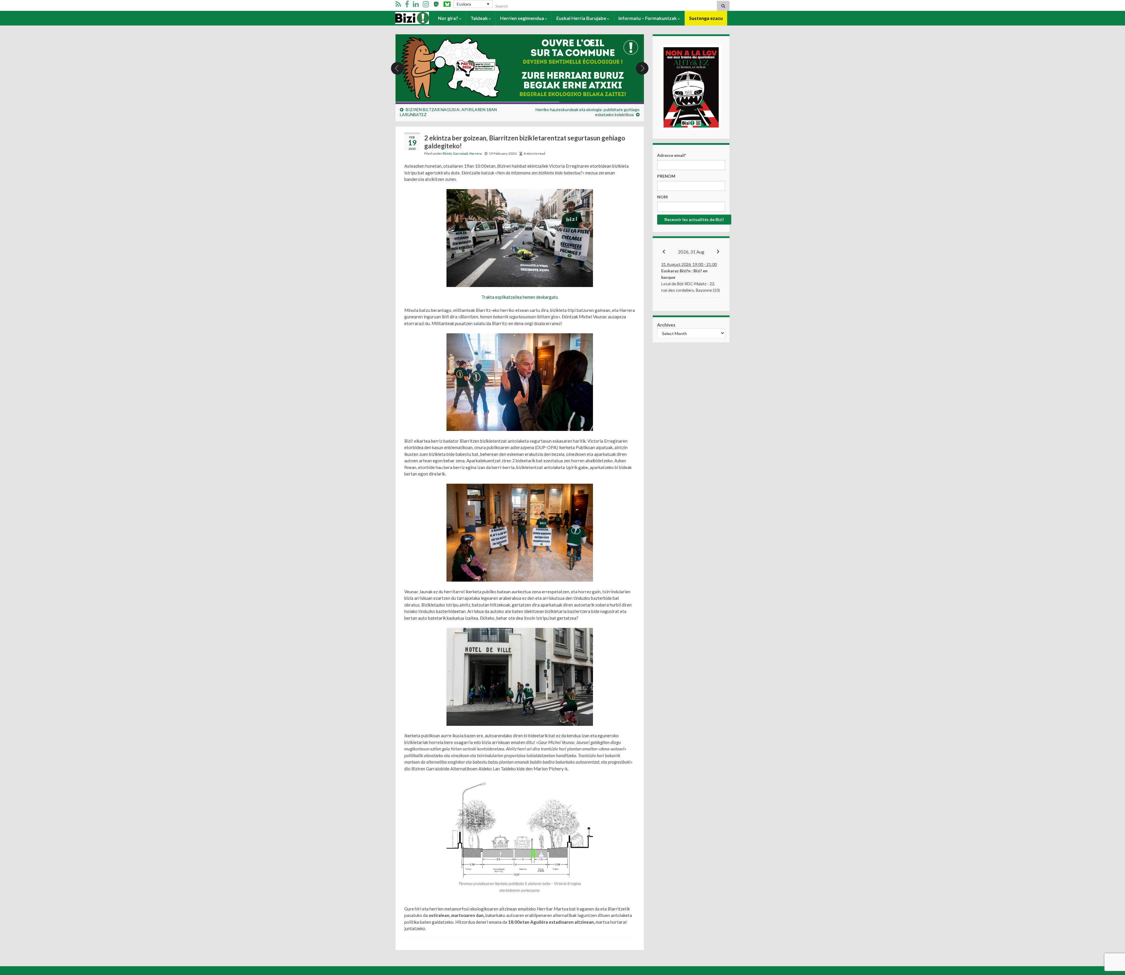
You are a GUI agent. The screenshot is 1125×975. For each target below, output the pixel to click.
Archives (666, 324)
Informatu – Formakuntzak (648, 18)
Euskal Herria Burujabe (581, 18)
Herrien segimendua (522, 18)
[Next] (718, 251)
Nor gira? (448, 18)
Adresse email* (671, 155)
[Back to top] (1111, 940)
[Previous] (664, 251)
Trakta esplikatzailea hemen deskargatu (519, 297)
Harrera (404, 18)
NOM (662, 196)
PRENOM (666, 176)
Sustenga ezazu (706, 18)
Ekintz (447, 153)
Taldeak (480, 18)
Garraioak (460, 153)
